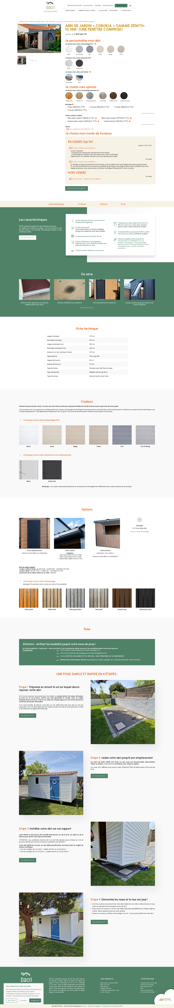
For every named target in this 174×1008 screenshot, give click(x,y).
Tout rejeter (23, 1000)
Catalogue (98, 5)
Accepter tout (35, 1000)
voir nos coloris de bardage (139, 531)
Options (103, 204)
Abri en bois (104, 986)
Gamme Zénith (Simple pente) (35, 21)
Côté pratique (126, 10)
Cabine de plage (105, 988)
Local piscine (103, 10)
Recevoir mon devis (76, 188)
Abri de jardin (70, 10)
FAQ (142, 988)
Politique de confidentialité (112, 1006)
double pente (113, 983)
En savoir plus (27, 237)
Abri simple (104, 983)
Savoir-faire (113, 10)
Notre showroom (108, 5)
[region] (24, 993)
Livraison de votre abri (149, 983)
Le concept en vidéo (148, 992)
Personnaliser (11, 1000)
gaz (118, 990)
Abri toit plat (105, 984)
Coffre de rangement (107, 990)
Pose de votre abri (147, 984)
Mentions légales (94, 1006)
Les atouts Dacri (88, 5)
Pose (123, 204)
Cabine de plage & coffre (86, 10)
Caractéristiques (56, 204)
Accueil (21, 21)
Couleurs (82, 204)
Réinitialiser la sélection (148, 113)
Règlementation (146, 986)
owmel (83, 1006)
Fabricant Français (72, 5)
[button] (57, 27)
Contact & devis (121, 5)
